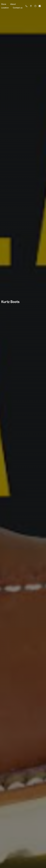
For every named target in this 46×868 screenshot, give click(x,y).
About (13, 4)
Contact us (17, 8)
